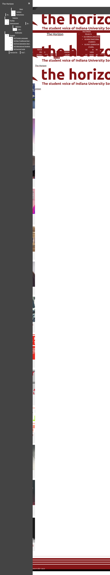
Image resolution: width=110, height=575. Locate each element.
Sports (29, 23)
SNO (39, 568)
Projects (88, 34)
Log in (43, 568)
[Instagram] (47, 3)
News (21, 9)
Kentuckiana (20, 14)
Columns (20, 29)
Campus (18, 12)
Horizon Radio (14, 52)
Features (15, 18)
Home (8, 14)
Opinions (18, 26)
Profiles (12, 20)
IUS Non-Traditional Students (23, 41)
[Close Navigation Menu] (29, 3)
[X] (47, 6)
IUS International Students (22, 46)
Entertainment (14, 23)
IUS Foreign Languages (92, 36)
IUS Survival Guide (19, 49)
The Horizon (8, 4)
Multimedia (87, 31)
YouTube (24, 52)
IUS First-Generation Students (23, 43)
